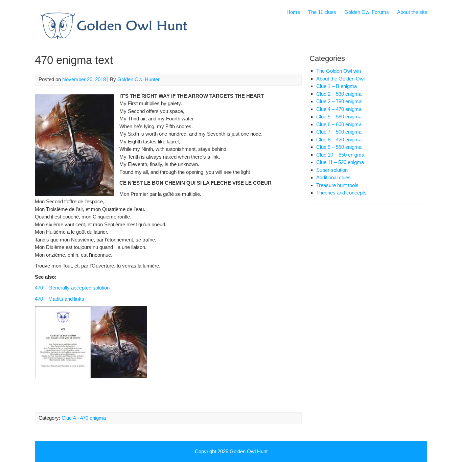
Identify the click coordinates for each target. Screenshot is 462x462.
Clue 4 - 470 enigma (84, 418)
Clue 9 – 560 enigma (339, 147)
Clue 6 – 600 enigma (339, 124)
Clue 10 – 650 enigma (340, 155)
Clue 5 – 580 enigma (339, 116)
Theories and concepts (341, 192)
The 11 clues (322, 12)
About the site (412, 12)
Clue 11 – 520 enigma (340, 162)
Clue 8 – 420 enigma (339, 139)
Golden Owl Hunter (138, 79)
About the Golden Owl (340, 79)
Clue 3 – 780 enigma (339, 101)
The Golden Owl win (338, 71)
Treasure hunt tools (337, 185)
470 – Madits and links (59, 299)
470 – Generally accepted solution (72, 288)
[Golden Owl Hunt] (113, 42)
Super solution (332, 170)
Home (293, 12)
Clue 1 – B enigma (336, 86)
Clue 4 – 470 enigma (339, 109)
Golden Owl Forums (366, 12)
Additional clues (333, 177)
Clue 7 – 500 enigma (339, 132)
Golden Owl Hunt (249, 451)
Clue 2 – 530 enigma (339, 94)
